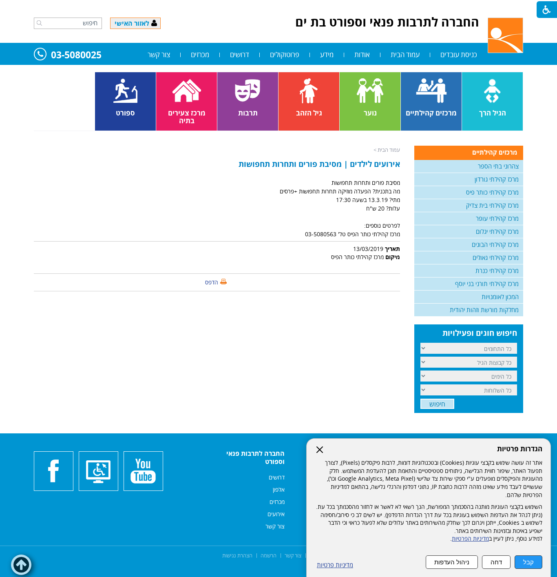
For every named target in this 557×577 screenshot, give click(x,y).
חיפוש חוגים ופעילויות (479, 333)
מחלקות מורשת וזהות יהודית (484, 310)
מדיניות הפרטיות (470, 538)
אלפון (279, 489)
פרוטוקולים (284, 54)
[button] (39, 23)
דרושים (239, 54)
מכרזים (200, 54)
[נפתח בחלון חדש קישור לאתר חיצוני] (143, 471)
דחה (496, 562)
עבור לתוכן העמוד (278, 8)
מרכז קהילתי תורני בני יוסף (487, 284)
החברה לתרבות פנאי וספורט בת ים (387, 22)
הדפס (211, 282)
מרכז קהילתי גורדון (497, 179)
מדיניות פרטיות (335, 565)
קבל (528, 562)
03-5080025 (76, 55)
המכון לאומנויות (500, 297)
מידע (327, 54)
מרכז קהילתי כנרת (497, 270)
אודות (362, 54)
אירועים (276, 514)
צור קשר (159, 54)
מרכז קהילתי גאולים (496, 257)
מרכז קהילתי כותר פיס (492, 192)
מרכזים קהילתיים (494, 152)
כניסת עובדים (458, 54)
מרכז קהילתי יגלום (497, 231)
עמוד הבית (405, 54)
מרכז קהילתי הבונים (495, 244)
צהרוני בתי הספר (498, 166)
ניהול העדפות (451, 562)
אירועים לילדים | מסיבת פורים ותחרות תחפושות (319, 164)
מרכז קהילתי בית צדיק (492, 205)
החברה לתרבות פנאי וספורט (255, 457)
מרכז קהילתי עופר (497, 218)
